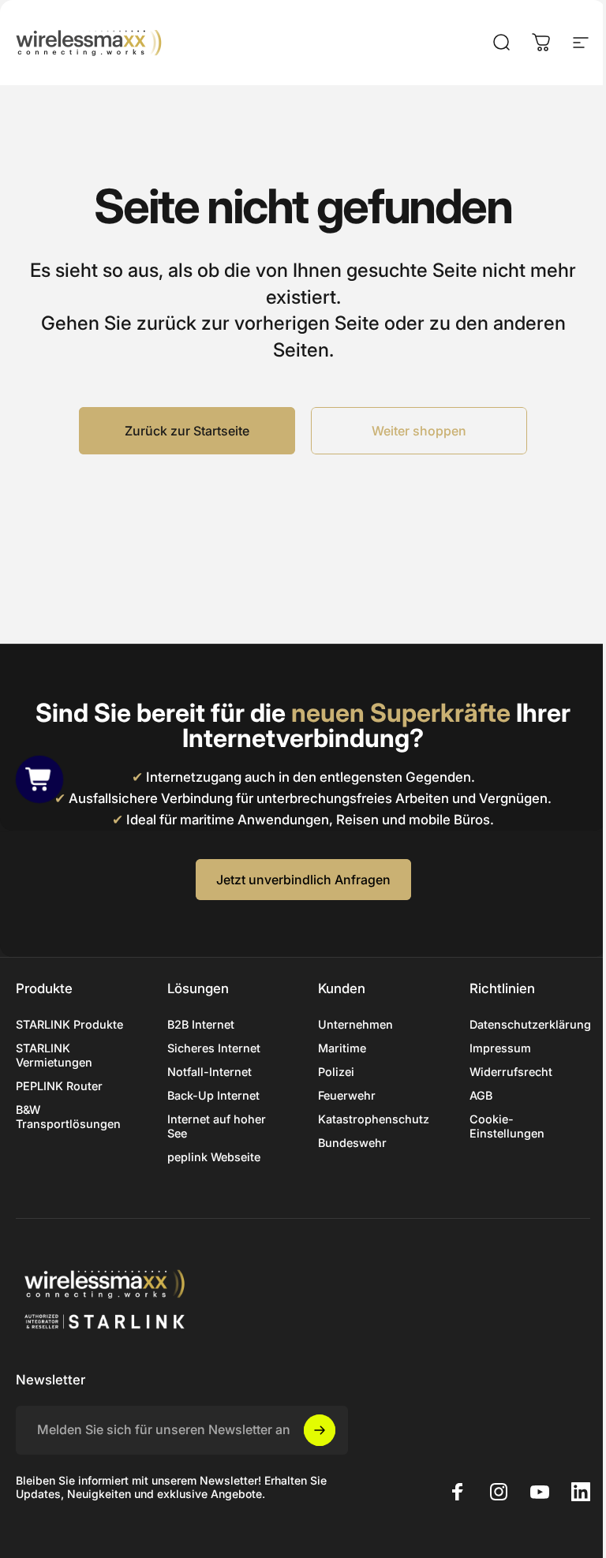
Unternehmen (355, 1024)
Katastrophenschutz (373, 1119)
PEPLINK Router (59, 1086)
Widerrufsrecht (510, 1071)
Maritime (342, 1048)
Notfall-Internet (209, 1071)
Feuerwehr (347, 1095)
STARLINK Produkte (69, 1024)
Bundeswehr (352, 1142)
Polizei (336, 1071)
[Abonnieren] (319, 1430)
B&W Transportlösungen (68, 1116)
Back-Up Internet (213, 1095)
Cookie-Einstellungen (506, 1126)
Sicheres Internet (213, 1048)
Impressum (500, 1048)
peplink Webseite (213, 1157)
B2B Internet (200, 1024)
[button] (39, 778)
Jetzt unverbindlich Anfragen (303, 879)
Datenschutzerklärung (530, 1024)
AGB (480, 1095)
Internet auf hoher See (216, 1126)
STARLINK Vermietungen (54, 1055)
